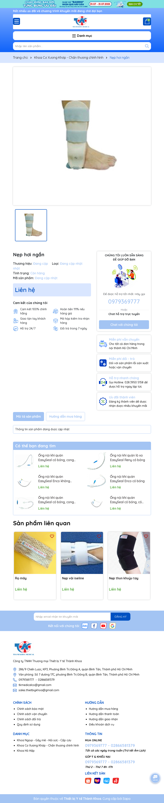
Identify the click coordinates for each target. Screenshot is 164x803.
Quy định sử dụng (28, 724)
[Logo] (82, 21)
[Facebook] (94, 625)
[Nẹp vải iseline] (82, 553)
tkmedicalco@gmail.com (35, 685)
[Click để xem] (82, 136)
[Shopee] (88, 780)
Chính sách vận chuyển (32, 714)
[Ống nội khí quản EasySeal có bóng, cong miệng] (24, 503)
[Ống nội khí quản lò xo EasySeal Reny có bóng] (96, 461)
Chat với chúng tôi (124, 325)
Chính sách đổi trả (29, 719)
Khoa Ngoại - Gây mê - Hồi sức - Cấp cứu (44, 740)
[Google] (112, 625)
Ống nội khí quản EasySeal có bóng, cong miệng (56, 500)
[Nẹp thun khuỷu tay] (129, 553)
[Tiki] (106, 780)
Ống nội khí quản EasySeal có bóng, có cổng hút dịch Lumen (126, 500)
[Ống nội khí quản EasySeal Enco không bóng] (24, 482)
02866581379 (46, 680)
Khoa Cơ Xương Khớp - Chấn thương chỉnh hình (48, 745)
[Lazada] (97, 780)
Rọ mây (21, 578)
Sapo (127, 799)
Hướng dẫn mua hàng (103, 709)
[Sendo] (116, 780)
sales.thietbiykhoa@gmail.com (39, 690)
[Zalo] (85, 625)
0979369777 (124, 301)
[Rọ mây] (35, 553)
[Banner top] (82, 4)
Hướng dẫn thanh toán (104, 714)
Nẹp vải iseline (73, 578)
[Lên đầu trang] (155, 767)
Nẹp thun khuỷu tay (123, 578)
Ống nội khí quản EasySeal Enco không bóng (54, 479)
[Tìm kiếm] (147, 46)
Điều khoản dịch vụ (101, 724)
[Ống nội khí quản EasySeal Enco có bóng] (96, 482)
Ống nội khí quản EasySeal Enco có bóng (127, 479)
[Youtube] (103, 625)
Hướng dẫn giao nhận (103, 719)
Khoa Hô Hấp (26, 750)
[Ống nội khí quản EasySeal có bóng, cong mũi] (24, 461)
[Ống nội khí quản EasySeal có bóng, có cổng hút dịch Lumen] (96, 503)
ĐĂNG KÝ (120, 616)
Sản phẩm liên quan (41, 523)
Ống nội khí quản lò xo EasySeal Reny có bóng (127, 457)
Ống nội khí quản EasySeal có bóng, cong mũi (56, 457)
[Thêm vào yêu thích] (52, 536)
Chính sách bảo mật (30, 709)
